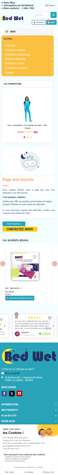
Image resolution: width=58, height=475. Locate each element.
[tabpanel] (27, 113)
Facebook (4, 393)
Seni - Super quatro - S (13, 288)
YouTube (19, 393)
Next (54, 263)
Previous (2, 263)
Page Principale (14, 224)
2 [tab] (28, 137)
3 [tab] (31, 137)
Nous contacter (11, 8)
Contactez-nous (20, 229)
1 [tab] (24, 137)
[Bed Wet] (12, 18)
